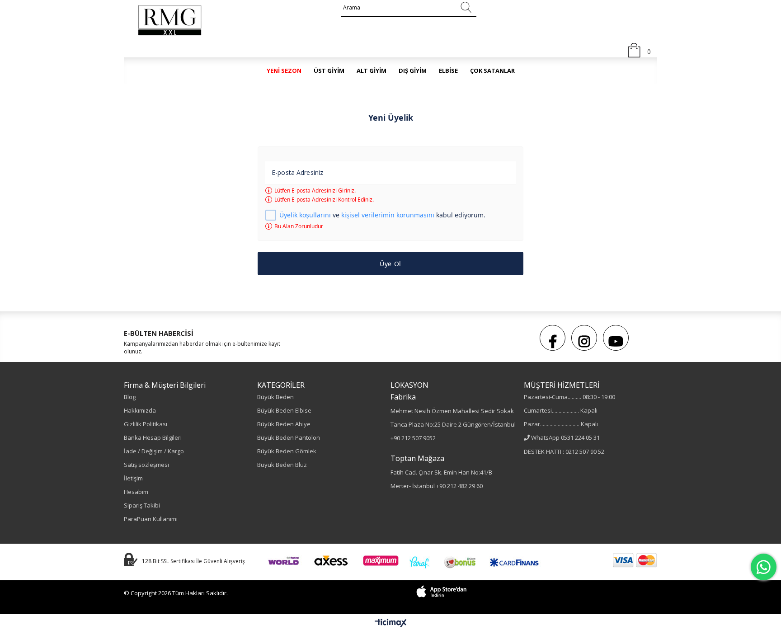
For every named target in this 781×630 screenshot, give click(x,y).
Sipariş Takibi (142, 505)
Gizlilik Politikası (145, 424)
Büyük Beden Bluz (282, 465)
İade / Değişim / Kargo (154, 451)
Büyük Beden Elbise (284, 410)
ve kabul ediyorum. (382, 215)
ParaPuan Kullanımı (151, 519)
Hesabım (136, 492)
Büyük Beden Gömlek (286, 451)
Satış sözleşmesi (146, 465)
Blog (130, 397)
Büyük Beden (275, 397)
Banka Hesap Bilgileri (153, 437)
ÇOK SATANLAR (492, 70)
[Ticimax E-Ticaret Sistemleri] (391, 623)
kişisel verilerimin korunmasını (387, 215)
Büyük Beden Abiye (284, 424)
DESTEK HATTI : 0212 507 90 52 (564, 451)
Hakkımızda (140, 410)
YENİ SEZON (284, 70)
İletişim (133, 478)
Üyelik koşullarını (305, 215)
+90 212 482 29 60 (459, 486)
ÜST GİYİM (329, 70)
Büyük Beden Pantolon (288, 437)
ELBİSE (448, 70)
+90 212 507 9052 (413, 438)
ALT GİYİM (371, 70)
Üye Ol (390, 263)
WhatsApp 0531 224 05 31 (565, 437)
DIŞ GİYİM (413, 70)
